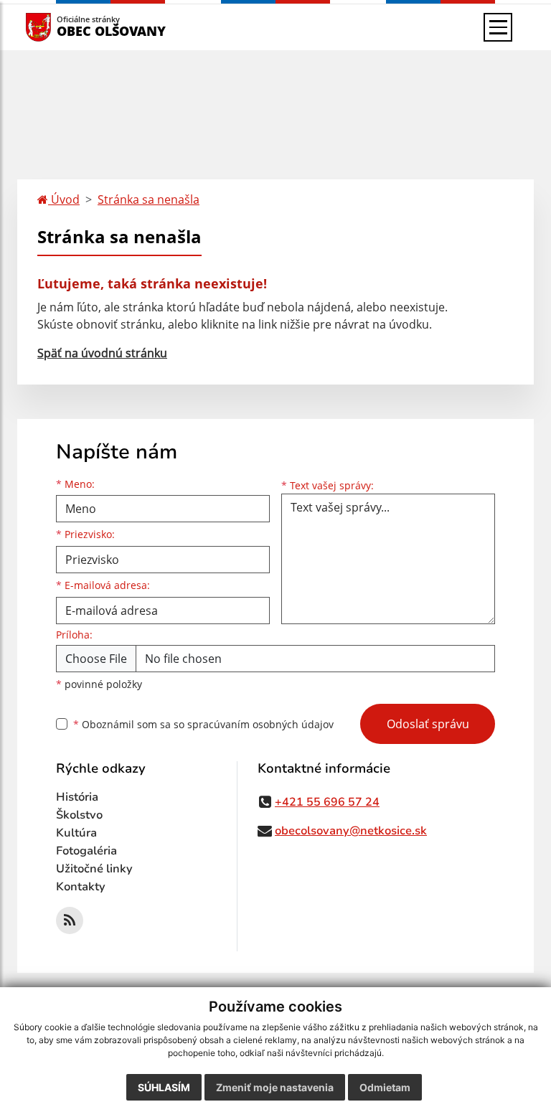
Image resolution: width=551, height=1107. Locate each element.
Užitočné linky (94, 869)
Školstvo (79, 815)
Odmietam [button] (384, 1087)
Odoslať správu (428, 724)
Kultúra (76, 833)
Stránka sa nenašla (148, 199)
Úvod (64, 199)
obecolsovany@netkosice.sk (351, 831)
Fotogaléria (86, 851)
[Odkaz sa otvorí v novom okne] (69, 920)
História (77, 797)
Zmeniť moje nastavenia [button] (275, 1087)
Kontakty (80, 887)
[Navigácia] (498, 27)
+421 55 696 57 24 (327, 802)
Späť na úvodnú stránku (102, 353)
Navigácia (60, 27)
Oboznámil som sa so (203, 724)
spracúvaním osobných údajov (260, 724)
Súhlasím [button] (164, 1087)
